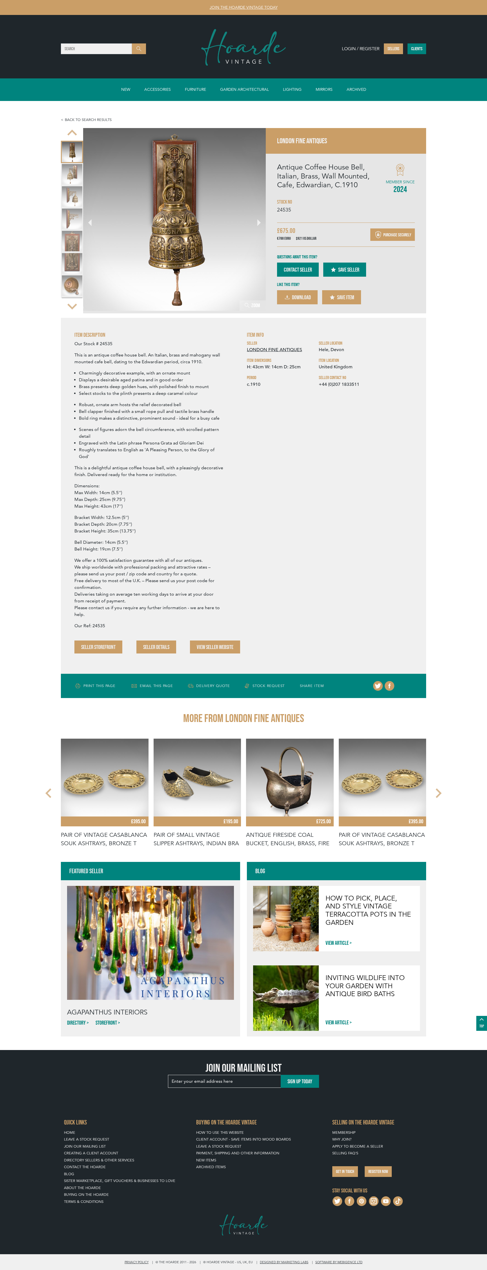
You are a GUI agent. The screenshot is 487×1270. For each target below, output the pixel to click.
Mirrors (324, 89)
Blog (69, 1174)
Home (69, 1132)
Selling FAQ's (345, 1153)
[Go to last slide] (49, 793)
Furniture (195, 89)
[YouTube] (386, 1200)
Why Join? (341, 1139)
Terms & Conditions (83, 1201)
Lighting (292, 89)
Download (301, 297)
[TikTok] (398, 1200)
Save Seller (348, 270)
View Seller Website (215, 647)
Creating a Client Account (91, 1153)
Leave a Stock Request (86, 1139)
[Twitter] (378, 686)
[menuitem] (72, 148)
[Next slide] (72, 306)
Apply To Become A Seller (357, 1146)
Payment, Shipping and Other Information (237, 1153)
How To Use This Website (220, 1132)
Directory (76, 1023)
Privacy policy (137, 1262)
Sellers (393, 48)
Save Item (345, 297)
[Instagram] (374, 1200)
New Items (206, 1160)
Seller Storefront (98, 647)
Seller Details (156, 647)
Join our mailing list (85, 1146)
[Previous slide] (72, 133)
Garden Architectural (244, 89)
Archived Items (211, 1167)
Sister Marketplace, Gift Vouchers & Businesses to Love (119, 1180)
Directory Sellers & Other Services (99, 1160)
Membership (343, 1132)
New (125, 89)
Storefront (106, 1023)
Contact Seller (298, 270)
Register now (378, 1171)
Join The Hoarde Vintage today (244, 7)
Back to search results (88, 119)
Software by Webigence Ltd (338, 1262)
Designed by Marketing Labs (284, 1262)
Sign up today (299, 1081)
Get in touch (345, 1171)
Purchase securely (396, 234)
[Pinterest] (362, 1200)
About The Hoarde (82, 1187)
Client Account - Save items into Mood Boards (243, 1139)
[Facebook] (389, 686)
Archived (356, 89)
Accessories (157, 89)
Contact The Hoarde (85, 1167)
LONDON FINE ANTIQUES (274, 350)
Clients (416, 48)
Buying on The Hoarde (86, 1194)
